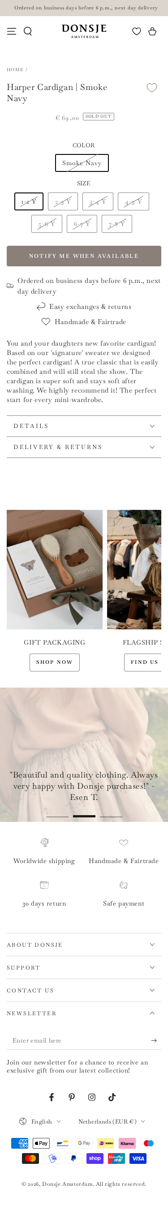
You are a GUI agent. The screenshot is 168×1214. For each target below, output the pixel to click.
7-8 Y (117, 224)
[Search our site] (27, 31)
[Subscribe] (156, 1041)
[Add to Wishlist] (151, 87)
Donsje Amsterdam (67, 1184)
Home (15, 70)
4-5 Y (133, 201)
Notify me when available (84, 256)
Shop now (54, 662)
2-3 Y (63, 201)
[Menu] (11, 31)
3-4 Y (98, 201)
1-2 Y (29, 201)
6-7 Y (82, 224)
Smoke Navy (82, 163)
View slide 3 (111, 811)
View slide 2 (84, 811)
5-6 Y (47, 224)
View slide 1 (57, 811)
